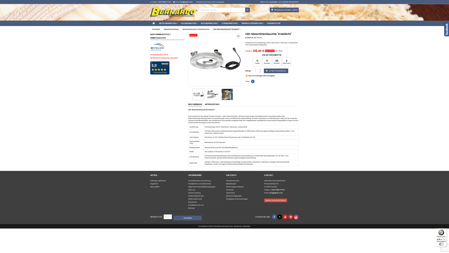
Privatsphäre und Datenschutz (199, 184)
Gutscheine (230, 193)
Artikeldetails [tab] (212, 104)
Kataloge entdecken (158, 181)
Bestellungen (231, 184)
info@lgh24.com (186, 2)
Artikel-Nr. (249, 38)
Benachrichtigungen (234, 196)
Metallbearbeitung (168, 23)
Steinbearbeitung (229, 23)
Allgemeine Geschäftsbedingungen (201, 187)
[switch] (441, 244)
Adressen (230, 190)
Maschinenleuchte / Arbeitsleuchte (160, 36)
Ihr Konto (231, 175)
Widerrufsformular (195, 199)
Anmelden (273, 2)
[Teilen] (253, 81)
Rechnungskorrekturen (235, 187)
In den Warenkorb (276, 70)
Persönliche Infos (232, 181)
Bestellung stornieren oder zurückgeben (210, 2)
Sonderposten (273, 23)
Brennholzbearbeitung (252, 23)
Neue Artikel (154, 187)
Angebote (154, 184)
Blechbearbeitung (209, 23)
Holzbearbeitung (189, 23)
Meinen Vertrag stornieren (276, 200)
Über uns (191, 190)
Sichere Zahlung (194, 193)
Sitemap (191, 208)
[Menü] (445, 229)
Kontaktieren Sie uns (196, 205)
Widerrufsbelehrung (196, 196)
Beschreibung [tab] (195, 104)
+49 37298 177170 (164, 2)
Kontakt (268, 175)
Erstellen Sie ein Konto (290, 2)
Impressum (192, 202)
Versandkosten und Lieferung (199, 181)
